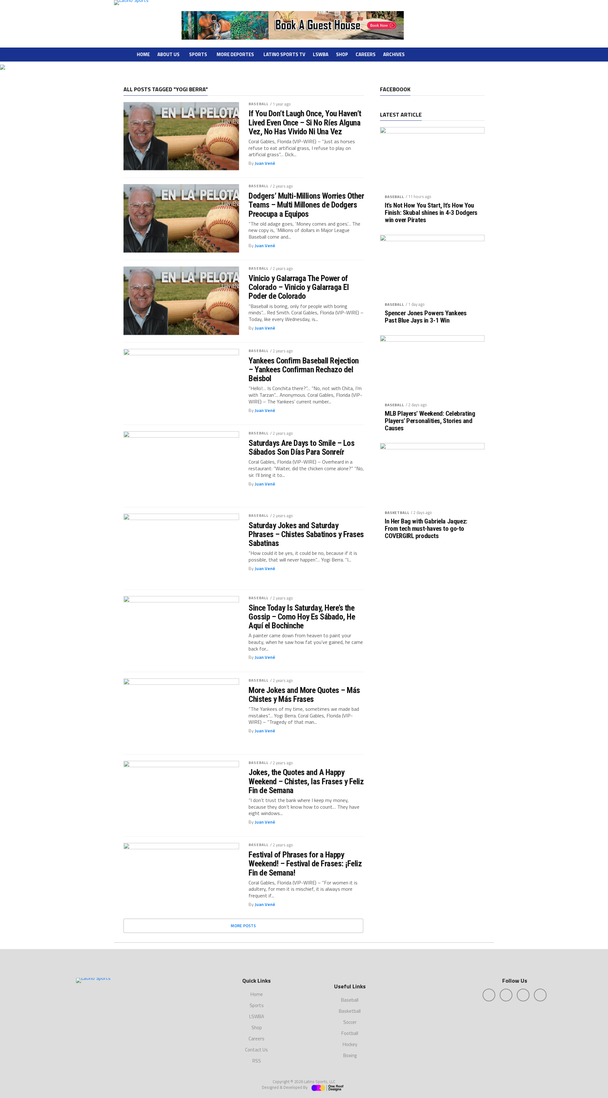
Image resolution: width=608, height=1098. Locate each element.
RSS (256, 1060)
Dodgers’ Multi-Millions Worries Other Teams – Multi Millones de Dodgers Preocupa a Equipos (306, 204)
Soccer (350, 1022)
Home (143, 54)
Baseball (259, 104)
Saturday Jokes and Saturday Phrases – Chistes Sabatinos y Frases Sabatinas (306, 534)
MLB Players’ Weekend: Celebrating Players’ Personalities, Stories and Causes (430, 421)
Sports (198, 54)
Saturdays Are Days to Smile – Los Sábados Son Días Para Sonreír (301, 447)
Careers (366, 54)
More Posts (243, 925)
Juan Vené (265, 163)
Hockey (350, 1044)
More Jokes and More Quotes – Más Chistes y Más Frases (304, 694)
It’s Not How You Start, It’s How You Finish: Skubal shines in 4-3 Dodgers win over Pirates (431, 213)
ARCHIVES (394, 54)
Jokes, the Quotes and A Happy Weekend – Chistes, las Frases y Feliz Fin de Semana (306, 781)
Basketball (397, 513)
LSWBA (320, 54)
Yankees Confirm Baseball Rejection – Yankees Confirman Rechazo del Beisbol (304, 369)
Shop (342, 54)
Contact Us (256, 1049)
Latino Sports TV (284, 54)
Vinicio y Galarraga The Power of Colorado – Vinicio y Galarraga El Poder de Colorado (299, 287)
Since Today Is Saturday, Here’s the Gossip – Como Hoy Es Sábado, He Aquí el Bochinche (302, 616)
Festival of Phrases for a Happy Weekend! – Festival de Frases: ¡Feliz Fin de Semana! (305, 863)
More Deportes (235, 54)
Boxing (350, 1055)
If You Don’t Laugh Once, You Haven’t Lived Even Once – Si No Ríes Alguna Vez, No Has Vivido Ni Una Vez (305, 122)
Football (349, 1033)
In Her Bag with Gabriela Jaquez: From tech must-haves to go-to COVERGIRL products (426, 529)
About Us (168, 54)
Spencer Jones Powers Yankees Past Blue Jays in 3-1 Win (425, 317)
